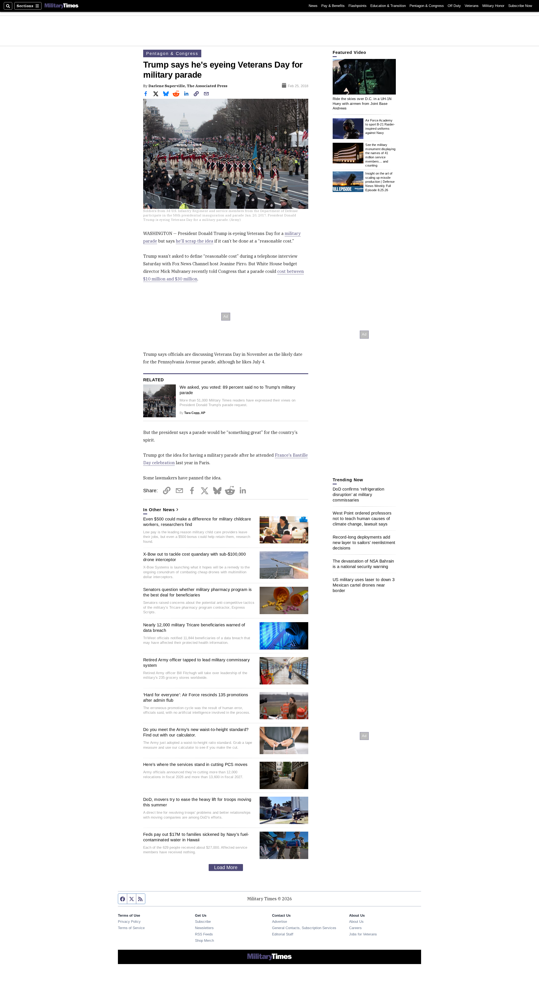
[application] (364, 77)
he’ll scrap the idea (194, 241)
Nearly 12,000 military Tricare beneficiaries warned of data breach (194, 628)
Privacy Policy (129, 921)
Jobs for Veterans (363, 934)
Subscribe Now (520, 6)
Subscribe (203, 921)
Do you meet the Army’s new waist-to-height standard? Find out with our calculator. (195, 732)
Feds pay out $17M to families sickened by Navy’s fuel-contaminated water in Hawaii (196, 837)
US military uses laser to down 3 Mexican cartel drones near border (364, 585)
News (313, 6)
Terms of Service (131, 928)
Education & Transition (388, 6)
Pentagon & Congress (427, 6)
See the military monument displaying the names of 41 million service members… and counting (380, 155)
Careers (355, 928)
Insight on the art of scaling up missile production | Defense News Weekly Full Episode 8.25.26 (380, 182)
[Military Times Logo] (61, 5)
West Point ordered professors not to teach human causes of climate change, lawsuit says (362, 518)
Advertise (279, 921)
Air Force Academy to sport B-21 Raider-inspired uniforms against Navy (380, 127)
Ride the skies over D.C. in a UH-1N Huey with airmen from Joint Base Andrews (362, 103)
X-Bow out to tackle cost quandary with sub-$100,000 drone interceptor (194, 557)
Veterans (472, 6)
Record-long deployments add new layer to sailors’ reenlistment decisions (364, 542)
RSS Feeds (204, 934)
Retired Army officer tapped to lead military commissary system (196, 663)
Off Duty (454, 6)
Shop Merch (204, 940)
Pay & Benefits (333, 6)
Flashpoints (357, 6)
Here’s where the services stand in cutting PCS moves (195, 764)
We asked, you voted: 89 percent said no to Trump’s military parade (237, 390)
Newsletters (204, 928)
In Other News (159, 509)
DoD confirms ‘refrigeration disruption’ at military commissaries (358, 494)
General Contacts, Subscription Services (304, 928)
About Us (356, 921)
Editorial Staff (282, 934)
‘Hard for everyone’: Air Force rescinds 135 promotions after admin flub (195, 697)
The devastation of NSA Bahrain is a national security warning (363, 564)
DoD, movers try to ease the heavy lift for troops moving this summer (197, 802)
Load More (225, 867)
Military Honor (493, 6)
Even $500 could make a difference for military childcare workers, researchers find (197, 522)
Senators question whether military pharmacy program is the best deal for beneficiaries (197, 592)
